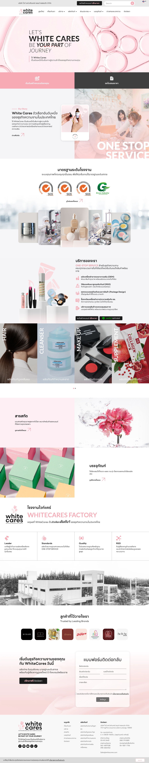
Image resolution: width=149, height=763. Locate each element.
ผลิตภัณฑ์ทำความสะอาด (88, 738)
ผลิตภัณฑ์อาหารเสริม (87, 744)
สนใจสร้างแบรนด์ (89, 3)
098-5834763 (105, 748)
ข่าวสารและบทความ (114, 11)
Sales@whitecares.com (108, 752)
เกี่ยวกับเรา (51, 11)
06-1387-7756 (125, 745)
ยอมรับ (140, 760)
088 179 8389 (124, 740)
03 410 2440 (104, 740)
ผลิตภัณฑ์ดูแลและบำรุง (87, 732)
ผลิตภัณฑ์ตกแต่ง (85, 741)
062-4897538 (105, 745)
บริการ (66, 729)
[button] (73, 388)
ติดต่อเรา (127, 11)
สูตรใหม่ (41, 11)
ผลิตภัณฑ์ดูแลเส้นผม (87, 735)
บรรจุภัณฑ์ (67, 735)
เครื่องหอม (83, 747)
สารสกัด (66, 732)
